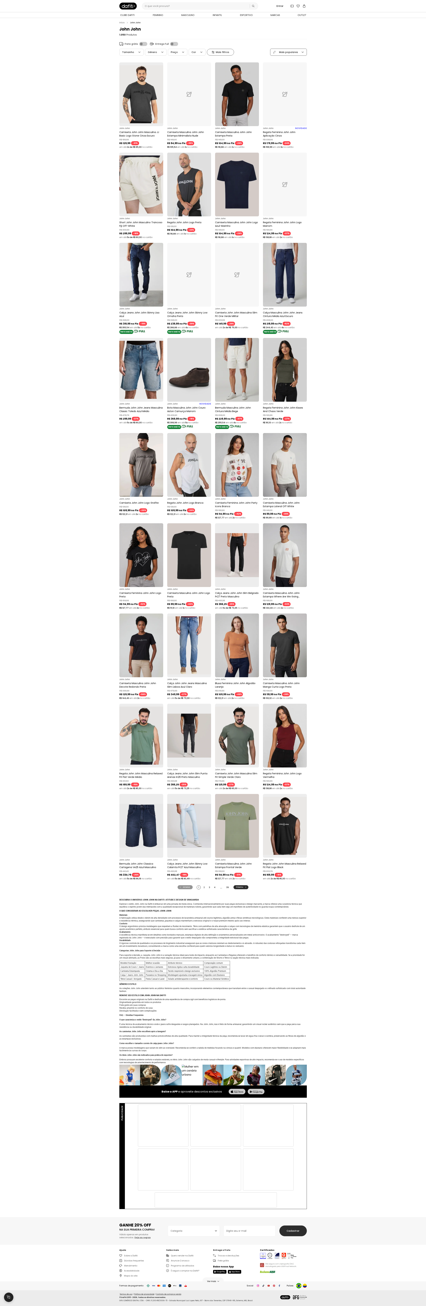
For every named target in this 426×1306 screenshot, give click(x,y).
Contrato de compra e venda (168, 1294)
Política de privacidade (144, 1294)
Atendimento (130, 1265)
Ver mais (211, 1281)
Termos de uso (126, 1294)
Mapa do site (130, 1275)
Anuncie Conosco (180, 1260)
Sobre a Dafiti (131, 1255)
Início (122, 22)
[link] (128, 6)
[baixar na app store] (237, 1091)
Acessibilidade (131, 1270)
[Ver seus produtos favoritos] (298, 6)
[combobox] (194, 1230)
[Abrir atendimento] (8, 1297)
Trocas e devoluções (228, 1255)
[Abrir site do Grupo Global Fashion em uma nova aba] (300, 1297)
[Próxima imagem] (160, 94)
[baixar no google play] (256, 1091)
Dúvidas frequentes (134, 1260)
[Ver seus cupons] (292, 6)
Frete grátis (223, 1260)
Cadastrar (293, 1231)
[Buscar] (253, 6)
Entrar (280, 6)
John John (135, 22)
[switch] (143, 44)
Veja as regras (142, 1237)
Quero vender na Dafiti (182, 1255)
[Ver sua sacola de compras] (304, 6)
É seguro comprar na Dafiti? (185, 1270)
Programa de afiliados (182, 1265)
